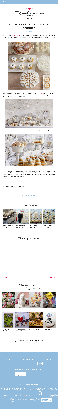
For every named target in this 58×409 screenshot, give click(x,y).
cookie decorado (45, 194)
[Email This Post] (39, 197)
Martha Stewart (16, 35)
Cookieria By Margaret (11, 407)
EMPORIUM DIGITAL (52, 407)
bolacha (26, 194)
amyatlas (32, 169)
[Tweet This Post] (33, 197)
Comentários (20, 375)
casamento (32, 194)
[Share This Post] (35, 197)
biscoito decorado (17, 194)
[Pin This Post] (37, 197)
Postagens (19, 373)
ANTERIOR (5, 277)
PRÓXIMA (52, 277)
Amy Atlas (41, 93)
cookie (37, 194)
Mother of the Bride (31, 195)
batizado (9, 194)
